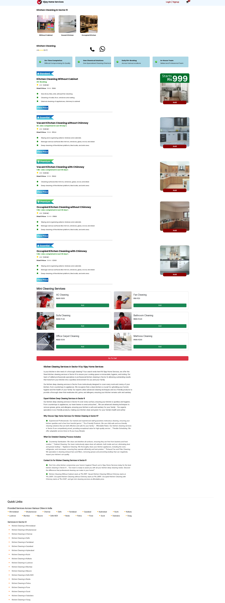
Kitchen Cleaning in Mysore (22, 571)
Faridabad (73, 512)
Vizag (129, 516)
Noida (67, 516)
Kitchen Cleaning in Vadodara (22, 596)
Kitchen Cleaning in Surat (21, 591)
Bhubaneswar (31, 512)
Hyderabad (103, 512)
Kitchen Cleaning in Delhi (21, 538)
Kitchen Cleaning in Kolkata (22, 559)
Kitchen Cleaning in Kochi (21, 554)
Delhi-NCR (54, 516)
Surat (103, 516)
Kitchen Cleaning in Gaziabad (22, 546)
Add (82, 305)
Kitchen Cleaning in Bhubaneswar (24, 530)
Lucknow (12, 516)
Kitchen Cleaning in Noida (21, 579)
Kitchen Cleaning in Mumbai (22, 567)
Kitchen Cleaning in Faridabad (23, 542)
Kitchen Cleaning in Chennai (22, 534)
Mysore (40, 516)
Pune (91, 516)
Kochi (116, 512)
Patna (79, 516)
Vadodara (116, 516)
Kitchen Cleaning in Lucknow (22, 563)
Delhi (60, 512)
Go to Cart (112, 358)
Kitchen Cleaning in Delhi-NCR (23, 575)
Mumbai (27, 516)
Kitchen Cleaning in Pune (21, 587)
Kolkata (129, 512)
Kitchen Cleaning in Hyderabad (23, 550)
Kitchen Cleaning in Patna (21, 583)
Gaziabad (87, 512)
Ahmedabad (14, 512)
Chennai (47, 512)
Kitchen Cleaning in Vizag (21, 600)
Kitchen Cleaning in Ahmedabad (23, 526)
